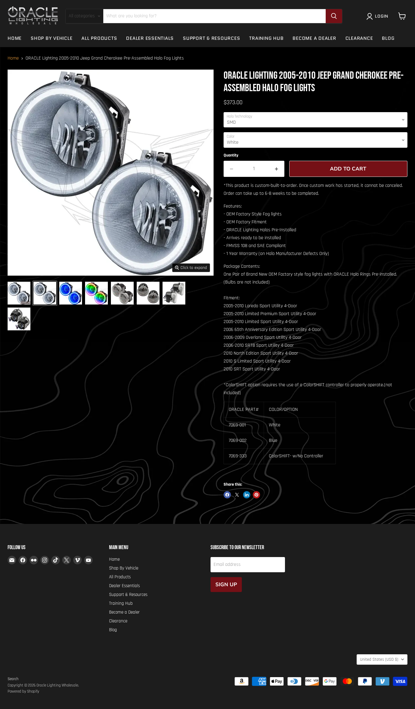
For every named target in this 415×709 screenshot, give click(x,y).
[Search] (334, 16)
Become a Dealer (314, 38)
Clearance (359, 38)
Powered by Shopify (23, 691)
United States (379, 659)
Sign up (226, 584)
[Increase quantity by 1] (276, 169)
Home (15, 38)
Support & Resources (211, 38)
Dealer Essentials (150, 38)
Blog (388, 38)
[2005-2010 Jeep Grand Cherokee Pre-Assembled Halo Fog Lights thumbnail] (19, 293)
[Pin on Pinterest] (256, 494)
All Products (99, 38)
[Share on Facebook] (227, 494)
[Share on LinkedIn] (246, 494)
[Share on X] (237, 494)
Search (13, 678)
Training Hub (266, 38)
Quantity (231, 155)
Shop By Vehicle (51, 38)
